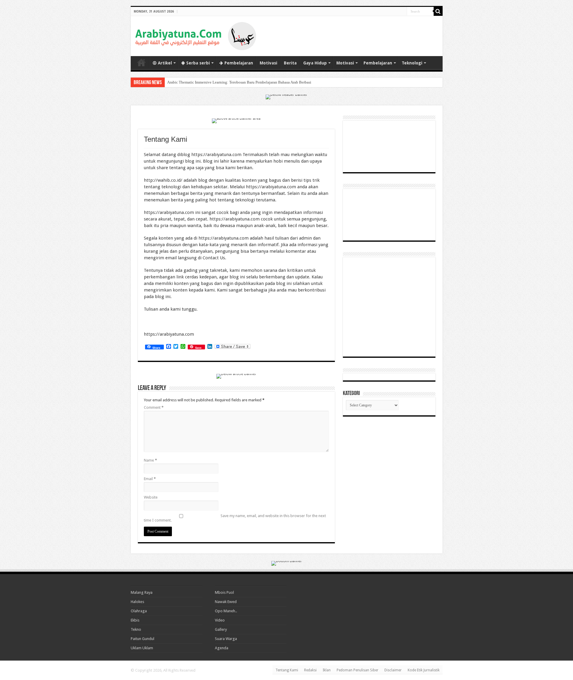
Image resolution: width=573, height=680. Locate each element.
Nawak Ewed (226, 601)
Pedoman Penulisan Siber (357, 670)
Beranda (141, 62)
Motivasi (268, 63)
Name (150, 460)
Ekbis (135, 620)
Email (150, 479)
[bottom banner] (286, 563)
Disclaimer (393, 670)
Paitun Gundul (142, 638)
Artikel (165, 63)
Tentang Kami (286, 670)
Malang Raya (142, 592)
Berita (290, 63)
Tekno (136, 629)
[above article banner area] (236, 120)
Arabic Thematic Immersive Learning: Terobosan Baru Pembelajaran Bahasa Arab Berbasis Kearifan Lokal (252, 82)
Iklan (327, 670)
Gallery (221, 629)
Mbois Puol (224, 592)
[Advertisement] (368, 31)
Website (151, 497)
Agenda (221, 648)
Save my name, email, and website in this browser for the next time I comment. (235, 518)
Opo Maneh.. (226, 611)
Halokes (137, 601)
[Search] (438, 11)
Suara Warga (226, 638)
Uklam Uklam (142, 648)
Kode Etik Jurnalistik (424, 670)
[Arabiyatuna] (195, 35)
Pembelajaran (238, 63)
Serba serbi (198, 63)
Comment (154, 407)
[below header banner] (286, 96)
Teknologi (412, 63)
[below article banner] (236, 376)
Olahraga (139, 611)
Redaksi (310, 670)
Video (220, 620)
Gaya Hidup (315, 63)
